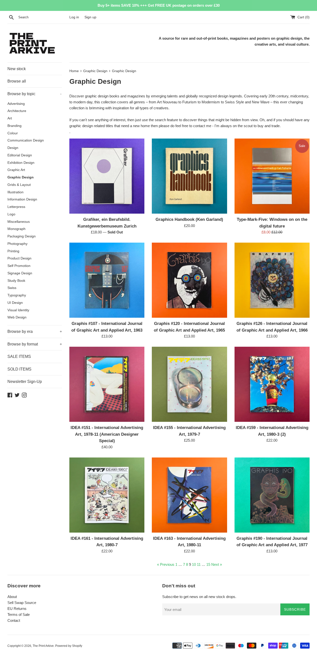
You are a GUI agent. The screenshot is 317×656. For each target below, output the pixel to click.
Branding (14, 126)
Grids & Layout (19, 185)
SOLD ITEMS (19, 369)
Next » (216, 564)
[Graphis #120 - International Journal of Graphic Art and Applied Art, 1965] (189, 280)
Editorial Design (19, 155)
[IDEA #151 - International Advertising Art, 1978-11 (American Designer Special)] (106, 384)
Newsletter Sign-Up (24, 381)
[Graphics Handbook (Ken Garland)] (189, 176)
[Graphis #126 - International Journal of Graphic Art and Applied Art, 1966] (272, 280)
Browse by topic (34, 94)
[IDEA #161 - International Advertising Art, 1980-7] (106, 495)
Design (12, 148)
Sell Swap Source (21, 602)
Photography (17, 244)
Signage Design (19, 273)
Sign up (90, 17)
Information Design (22, 199)
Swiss (11, 288)
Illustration (15, 192)
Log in (74, 17)
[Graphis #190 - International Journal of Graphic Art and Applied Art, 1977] (272, 495)
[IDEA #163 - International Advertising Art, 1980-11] (189, 495)
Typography (16, 295)
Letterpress (16, 207)
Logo (11, 214)
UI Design (15, 303)
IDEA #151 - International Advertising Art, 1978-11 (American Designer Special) (107, 434)
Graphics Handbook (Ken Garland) (189, 219)
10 (194, 564)
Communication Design (25, 140)
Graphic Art (16, 170)
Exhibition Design (20, 163)
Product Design (19, 258)
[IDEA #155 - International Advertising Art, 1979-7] (189, 384)
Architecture (16, 111)
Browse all (16, 81)
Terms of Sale (18, 614)
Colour (12, 133)
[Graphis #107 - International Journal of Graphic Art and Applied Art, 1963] (106, 280)
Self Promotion (18, 266)
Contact (13, 620)
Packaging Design (21, 236)
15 (208, 564)
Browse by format (34, 344)
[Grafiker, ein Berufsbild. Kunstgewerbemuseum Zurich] (106, 176)
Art (9, 118)
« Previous (165, 564)
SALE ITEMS (19, 356)
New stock (16, 69)
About (12, 597)
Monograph (16, 229)
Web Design (16, 317)
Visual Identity (18, 310)
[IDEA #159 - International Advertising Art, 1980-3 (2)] (272, 384)
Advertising (16, 104)
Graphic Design (20, 177)
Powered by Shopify (68, 646)
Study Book (16, 281)
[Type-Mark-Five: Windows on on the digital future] (272, 176)
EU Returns (16, 608)
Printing (13, 251)
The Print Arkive (43, 646)
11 (199, 564)
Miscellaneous (18, 222)
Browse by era (34, 331)
